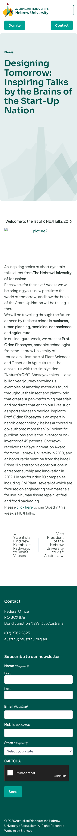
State (15, 743)
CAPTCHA (12, 761)
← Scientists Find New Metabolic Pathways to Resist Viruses (22, 544)
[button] (14, 25)
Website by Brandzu (18, 830)
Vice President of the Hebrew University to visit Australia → (54, 544)
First (7, 673)
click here (24, 507)
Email (16, 706)
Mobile (17, 724)
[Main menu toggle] (69, 10)
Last (7, 688)
